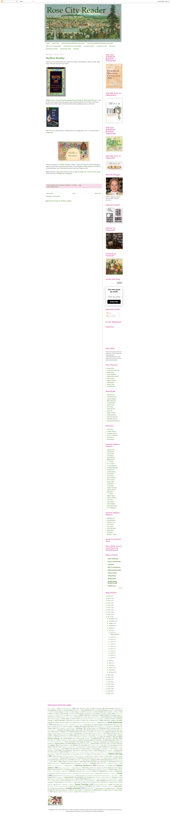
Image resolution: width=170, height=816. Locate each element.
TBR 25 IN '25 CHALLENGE (53, 46)
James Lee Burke (91, 747)
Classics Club (89, 730)
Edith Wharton (83, 735)
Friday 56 (82, 742)
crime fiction (100, 731)
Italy (66, 747)
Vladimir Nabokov (112, 488)
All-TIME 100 (51, 716)
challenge (79, 728)
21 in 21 (120, 713)
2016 (108, 675)
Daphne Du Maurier (110, 731)
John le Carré (113, 748)
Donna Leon (117, 733)
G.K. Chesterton (95, 742)
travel (71, 786)
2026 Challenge (112, 713)
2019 (108, 612)
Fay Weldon (109, 738)
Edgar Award (110, 372)
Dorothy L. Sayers (112, 534)
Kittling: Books (112, 576)
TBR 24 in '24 (113, 782)
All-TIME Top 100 (111, 397)
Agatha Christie (104, 715)
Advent (81, 715)
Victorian (104, 786)
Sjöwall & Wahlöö (113, 779)
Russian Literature (105, 775)
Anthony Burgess (111, 399)
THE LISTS (112, 46)
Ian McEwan (110, 483)
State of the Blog (101, 780)
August (111, 628)
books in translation (68, 726)
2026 (108, 596)
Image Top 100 (111, 409)
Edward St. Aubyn (102, 735)
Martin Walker (109, 756)
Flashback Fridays (72, 740)
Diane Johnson (97, 733)
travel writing (79, 786)
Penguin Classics (102, 769)
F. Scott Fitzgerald (112, 466)
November (112, 621)
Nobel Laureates (111, 380)
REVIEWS (76, 49)
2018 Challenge (118, 710)
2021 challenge (99, 712)
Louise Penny (76, 754)
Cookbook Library (112, 433)
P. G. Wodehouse (111, 508)
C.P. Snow (117, 726)
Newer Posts (49, 193)
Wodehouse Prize (68, 791)
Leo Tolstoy (108, 752)
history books (106, 743)
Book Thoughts (98, 725)
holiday (52, 745)
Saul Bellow (110, 456)
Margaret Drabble (69, 756)
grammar (50, 743)
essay (101, 736)
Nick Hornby (110, 476)
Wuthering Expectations (114, 570)
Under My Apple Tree (80, 172)
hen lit (82, 743)
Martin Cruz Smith (98, 756)
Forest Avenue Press (110, 740)
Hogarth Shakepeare (117, 743)
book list (72, 724)
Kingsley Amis (111, 450)
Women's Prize (111, 386)
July (110, 630)
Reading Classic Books (87, 773)
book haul (65, 724)
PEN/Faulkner (111, 382)
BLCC (94, 722)
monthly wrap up (55, 760)
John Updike (110, 502)
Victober (98, 786)
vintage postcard (73, 788)
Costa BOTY (91, 731)
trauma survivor (64, 786)
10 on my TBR (51, 708)
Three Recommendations (101, 784)
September (112, 625)
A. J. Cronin (110, 462)
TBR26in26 (65, 784)
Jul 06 (112, 655)
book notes (79, 724)
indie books (104, 745)
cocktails (109, 730)
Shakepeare (115, 777)
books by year (57, 726)
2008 (108, 693)
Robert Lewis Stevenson (68, 775)
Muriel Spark (85, 759)
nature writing (53, 761)
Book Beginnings (115, 722)
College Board (111, 403)
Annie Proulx (96, 716)
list (57, 754)
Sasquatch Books (69, 777)
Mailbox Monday (55, 58)
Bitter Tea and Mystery (114, 567)
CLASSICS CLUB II (89, 46)
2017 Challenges (102, 710)
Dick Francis (110, 524)
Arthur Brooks (100, 718)
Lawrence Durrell (84, 752)
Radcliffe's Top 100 (112, 419)
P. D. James (110, 526)
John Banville (95, 748)
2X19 (67, 715)
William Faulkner (118, 790)
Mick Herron (72, 758)
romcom (97, 775)
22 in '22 (52, 715)
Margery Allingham (79, 756)
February (111, 670)
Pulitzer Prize (110, 384)
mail (105, 754)
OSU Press (86, 768)
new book (83, 761)
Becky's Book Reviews (114, 561)
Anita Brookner (78, 716)
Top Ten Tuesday (54, 786)
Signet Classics (69, 779)
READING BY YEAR (65, 49)
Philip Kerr (64, 771)
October (111, 623)
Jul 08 (112, 653)
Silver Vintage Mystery (82, 779)
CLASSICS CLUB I (102, 46)
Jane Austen (110, 453)
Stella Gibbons (112, 780)
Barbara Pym (94, 720)
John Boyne (105, 748)
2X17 (57, 715)
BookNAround (112, 586)
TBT (71, 784)
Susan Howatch (111, 477)
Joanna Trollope (86, 748)
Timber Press (119, 784)
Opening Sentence (83, 765)
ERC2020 (85, 736)
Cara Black (62, 728)
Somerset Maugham (66, 780)
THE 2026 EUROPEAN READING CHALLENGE (100, 43)
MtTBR (78, 759)
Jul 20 (112, 646)
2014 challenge (52, 710)
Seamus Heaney (106, 777)
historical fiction (95, 743)
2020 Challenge (75, 711)
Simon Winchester (112, 506)
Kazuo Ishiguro (109, 750)
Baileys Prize (85, 720)
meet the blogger (54, 758)
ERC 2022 (77, 736)
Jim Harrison (110, 473)
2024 (108, 600)
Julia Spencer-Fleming (86, 750)
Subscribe (114, 302)
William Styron (111, 496)
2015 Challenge (68, 710)
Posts (109, 313)
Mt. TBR (71, 760)
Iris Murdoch (110, 486)
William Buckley (108, 790)
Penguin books (92, 769)
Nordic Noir (103, 763)
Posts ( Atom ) (56, 196)
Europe (108, 736)
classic (68, 730)
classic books (79, 730)
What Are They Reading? (76, 790)
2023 (108, 603)
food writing (99, 740)
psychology (110, 771)
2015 (108, 677)
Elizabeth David (112, 735)
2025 (108, 598)
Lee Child (100, 752)
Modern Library (111, 413)
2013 (108, 682)
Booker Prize (110, 368)
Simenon (93, 779)
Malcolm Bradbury (58, 756)
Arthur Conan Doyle (110, 718)
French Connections (112, 435)
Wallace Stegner (111, 788)
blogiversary (101, 722)
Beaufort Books (76, 722)
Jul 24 (112, 644)
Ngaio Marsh (110, 530)
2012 (108, 684)
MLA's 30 (109, 411)
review (119, 773)
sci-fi (98, 777)
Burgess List (100, 726)
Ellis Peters (58, 736)
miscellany (81, 758)
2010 (108, 689)
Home (74, 193)
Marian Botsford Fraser (90, 100)
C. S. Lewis (108, 726)
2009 (108, 691)
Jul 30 (112, 637)
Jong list (67, 750)
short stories (60, 779)
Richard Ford (110, 469)
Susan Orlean (69, 782)
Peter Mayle (57, 771)
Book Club (110, 429)
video (110, 786)
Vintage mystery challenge (57, 788)
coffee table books (118, 730)
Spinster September (78, 780)
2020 (108, 610)
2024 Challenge (80, 713)
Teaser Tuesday (82, 784)
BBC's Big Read (111, 401)
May (110, 663)
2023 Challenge (65, 713)
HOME (47, 43)
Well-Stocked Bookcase (113, 421)
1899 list (59, 708)
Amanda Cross (111, 522)
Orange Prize (101, 765)
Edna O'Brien (92, 735)
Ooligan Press (68, 765)
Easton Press (110, 405)
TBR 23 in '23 (104, 782)
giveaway (104, 742)
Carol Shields (70, 728)
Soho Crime (56, 780)
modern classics (108, 758)
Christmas (102, 728)
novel (110, 763)
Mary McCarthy (118, 756)
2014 (108, 679)
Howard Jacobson (63, 745)
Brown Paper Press (88, 726)
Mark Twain (89, 756)
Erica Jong (110, 407)
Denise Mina (88, 733)
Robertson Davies (80, 775)
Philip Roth (110, 492)
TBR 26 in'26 (56, 784)
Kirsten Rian (54, 752)
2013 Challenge (109, 708)
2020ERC (84, 711)
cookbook (63, 731)
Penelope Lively (81, 769)
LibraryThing (51, 754)
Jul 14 (112, 648)
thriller (111, 784)
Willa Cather (88, 790)
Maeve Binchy (111, 457)
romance (90, 775)
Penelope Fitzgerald (112, 467)
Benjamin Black (111, 520)
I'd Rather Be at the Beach (64, 173)
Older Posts (98, 193)
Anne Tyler (110, 499)
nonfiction (93, 763)
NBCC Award (110, 378)
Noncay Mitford (77, 763)
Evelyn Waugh (111, 503)
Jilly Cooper (57, 748)
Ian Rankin (110, 532)
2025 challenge (96, 713)
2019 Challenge (59, 711)
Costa (84, 731)
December (112, 618)
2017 (108, 617)
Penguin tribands (113, 769)
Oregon (110, 765)
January (111, 672)
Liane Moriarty (116, 752)
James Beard (81, 747)
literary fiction (66, 754)
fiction (116, 738)
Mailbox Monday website (85, 166)
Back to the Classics (75, 720)
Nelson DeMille (73, 761)
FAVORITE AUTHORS (52, 49)
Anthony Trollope (111, 498)
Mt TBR (65, 759)
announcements (105, 717)
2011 (108, 686)
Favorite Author (97, 738)
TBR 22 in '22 (95, 782)
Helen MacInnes (111, 528)
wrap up (86, 791)
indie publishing (114, 745)
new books (94, 761)
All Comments (112, 316)
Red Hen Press (105, 773)
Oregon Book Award (65, 768)
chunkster (60, 730)
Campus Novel (52, 728)
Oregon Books (75, 768)
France (120, 740)
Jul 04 (112, 658)
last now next (75, 752)
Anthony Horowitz (55, 718)
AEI (89, 715)
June (110, 660)
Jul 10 (112, 651)
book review (87, 725)
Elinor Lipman (111, 479)
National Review (111, 415)
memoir (62, 758)
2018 (108, 614)
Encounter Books (68, 736)
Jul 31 (112, 632)
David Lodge (110, 482)
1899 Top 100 (111, 395)
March (110, 667)
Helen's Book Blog (113, 558)
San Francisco (58, 777)
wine (60, 791)
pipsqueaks (81, 771)
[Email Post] (79, 185)
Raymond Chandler (66, 773)
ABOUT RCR (55, 43)
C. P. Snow (110, 493)
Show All (120, 588)
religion (113, 773)
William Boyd (110, 460)
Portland (102, 771)
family (88, 738)
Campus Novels (111, 431)
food (80, 740)
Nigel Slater (56, 763)
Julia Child (76, 750)
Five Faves (50, 740)
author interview (60, 720)
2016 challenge (85, 710)
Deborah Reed (78, 733)
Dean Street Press (67, 733)
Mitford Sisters (90, 758)
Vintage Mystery (118, 786)
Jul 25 (112, 641)
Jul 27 (112, 639)
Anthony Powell (111, 489)
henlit (87, 743)
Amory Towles (69, 716)
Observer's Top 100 (112, 417)
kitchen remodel (64, 752)
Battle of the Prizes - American (108, 720)
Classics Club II (100, 730)
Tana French (77, 782)
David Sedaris (57, 733)
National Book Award (112, 376)
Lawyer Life (93, 752)
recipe (97, 773)
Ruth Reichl (115, 775)
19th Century (67, 708)
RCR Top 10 (110, 437)
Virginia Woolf (90, 788)
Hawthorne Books (60, 743)
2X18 (62, 715)
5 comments (74, 185)
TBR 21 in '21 (86, 782)
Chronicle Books (51, 730)
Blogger (101, 811)
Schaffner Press (91, 777)
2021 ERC (109, 711)
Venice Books (110, 439)
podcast (88, 771)
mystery (93, 760)
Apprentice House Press (88, 718)
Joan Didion (76, 748)
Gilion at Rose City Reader (58, 185)
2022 (108, 605)
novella (115, 763)
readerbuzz (111, 564)
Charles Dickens (91, 728)
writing (92, 791)
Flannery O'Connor (61, 740)
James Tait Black (111, 374)
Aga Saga (95, 715)
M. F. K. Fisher (111, 463)
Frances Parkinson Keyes (56, 742)
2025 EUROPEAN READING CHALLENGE (73, 43)
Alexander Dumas (116, 715)
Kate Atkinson (110, 451)
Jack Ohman (72, 747)
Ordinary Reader (112, 573)
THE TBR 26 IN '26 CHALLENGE (72, 46)
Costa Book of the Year (113, 370)
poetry (94, 771)
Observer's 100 (58, 765)
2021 (108, 607)
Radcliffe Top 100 (55, 773)
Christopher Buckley (115, 728)
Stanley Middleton (90, 780)
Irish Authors (59, 747)
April (110, 665)
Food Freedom (89, 740)
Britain (77, 726)
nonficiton (85, 763)
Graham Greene (111, 472)
